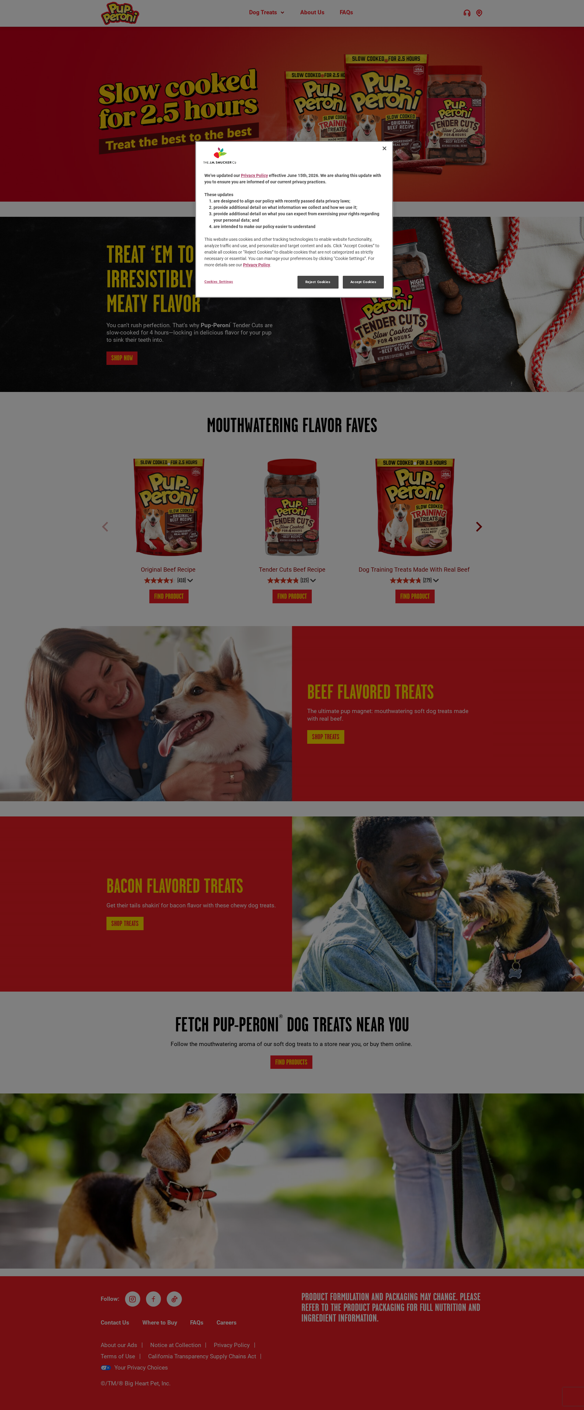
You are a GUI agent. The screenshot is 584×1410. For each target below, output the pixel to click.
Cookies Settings (218, 281)
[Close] (384, 148)
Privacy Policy (254, 175)
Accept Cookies (363, 282)
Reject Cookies (318, 282)
